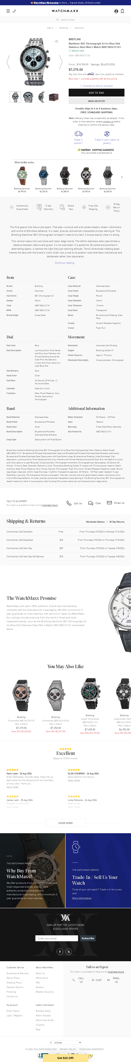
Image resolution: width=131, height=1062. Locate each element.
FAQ (38, 982)
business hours (50, 505)
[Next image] (60, 62)
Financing (11, 991)
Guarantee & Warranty (18, 973)
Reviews (40, 987)
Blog (38, 1029)
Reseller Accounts (45, 991)
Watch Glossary (43, 1015)
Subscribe (88, 938)
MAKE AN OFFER (96, 101)
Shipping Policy (14, 982)
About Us (40, 973)
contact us (108, 121)
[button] (122, 11)
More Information (82, 898)
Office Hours (42, 978)
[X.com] (69, 951)
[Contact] (14, 11)
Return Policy (13, 978)
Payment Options (15, 987)
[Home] (65, 11)
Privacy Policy (68, 1049)
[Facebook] (60, 951)
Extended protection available (96, 85)
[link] (78, 138)
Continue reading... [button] (65, 262)
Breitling (64, 27)
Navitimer (79, 27)
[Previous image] (8, 62)
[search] (57, 19)
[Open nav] (8, 11)
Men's (50, 27)
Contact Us (12, 996)
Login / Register (14, 1015)
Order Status (13, 1010)
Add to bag (96, 92)
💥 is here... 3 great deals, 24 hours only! (65, 2)
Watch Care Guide (45, 1020)
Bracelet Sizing (43, 1010)
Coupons (40, 1024)
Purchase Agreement (91, 1049)
